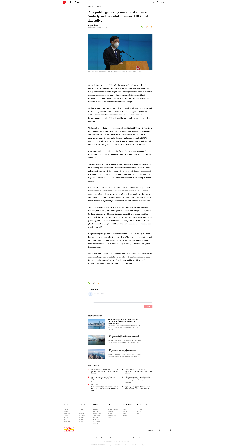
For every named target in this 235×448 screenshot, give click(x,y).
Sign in (162, 2)
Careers (103, 438)
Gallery (124, 413)
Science (66, 417)
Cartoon (95, 423)
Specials (125, 415)
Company (81, 417)
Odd (65, 419)
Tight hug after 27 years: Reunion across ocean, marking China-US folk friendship (137, 387)
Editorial (95, 409)
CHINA (90, 7)
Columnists (96, 421)
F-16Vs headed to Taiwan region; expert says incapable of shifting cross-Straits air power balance (104, 371)
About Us (94, 438)
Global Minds (97, 413)
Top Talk (95, 417)
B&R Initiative (82, 419)
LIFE (109, 405)
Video (124, 409)
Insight (80, 411)
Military (66, 415)
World (139, 411)
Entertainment (112, 415)
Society (66, 411)
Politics (66, 409)
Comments (81, 415)
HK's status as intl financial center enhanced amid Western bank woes (123, 337)
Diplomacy (67, 413)
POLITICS (97, 7)
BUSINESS (81, 405)
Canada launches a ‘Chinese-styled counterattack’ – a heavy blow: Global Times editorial (138, 371)
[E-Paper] (154, 2)
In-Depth (139, 409)
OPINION (96, 405)
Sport (138, 413)
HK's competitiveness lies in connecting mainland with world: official (122, 351)
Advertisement (124, 438)
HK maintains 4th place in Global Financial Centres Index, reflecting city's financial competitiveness (123, 321)
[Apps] (156, 2)
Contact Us (113, 438)
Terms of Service (138, 438)
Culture (110, 413)
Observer (95, 411)
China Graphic (68, 421)
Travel (109, 417)
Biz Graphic (81, 421)
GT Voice (80, 409)
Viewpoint (96, 419)
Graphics (125, 411)
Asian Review (97, 415)
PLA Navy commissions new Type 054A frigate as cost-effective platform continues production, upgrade (104, 379)
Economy (81, 413)
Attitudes (110, 411)
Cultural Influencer (113, 409)
